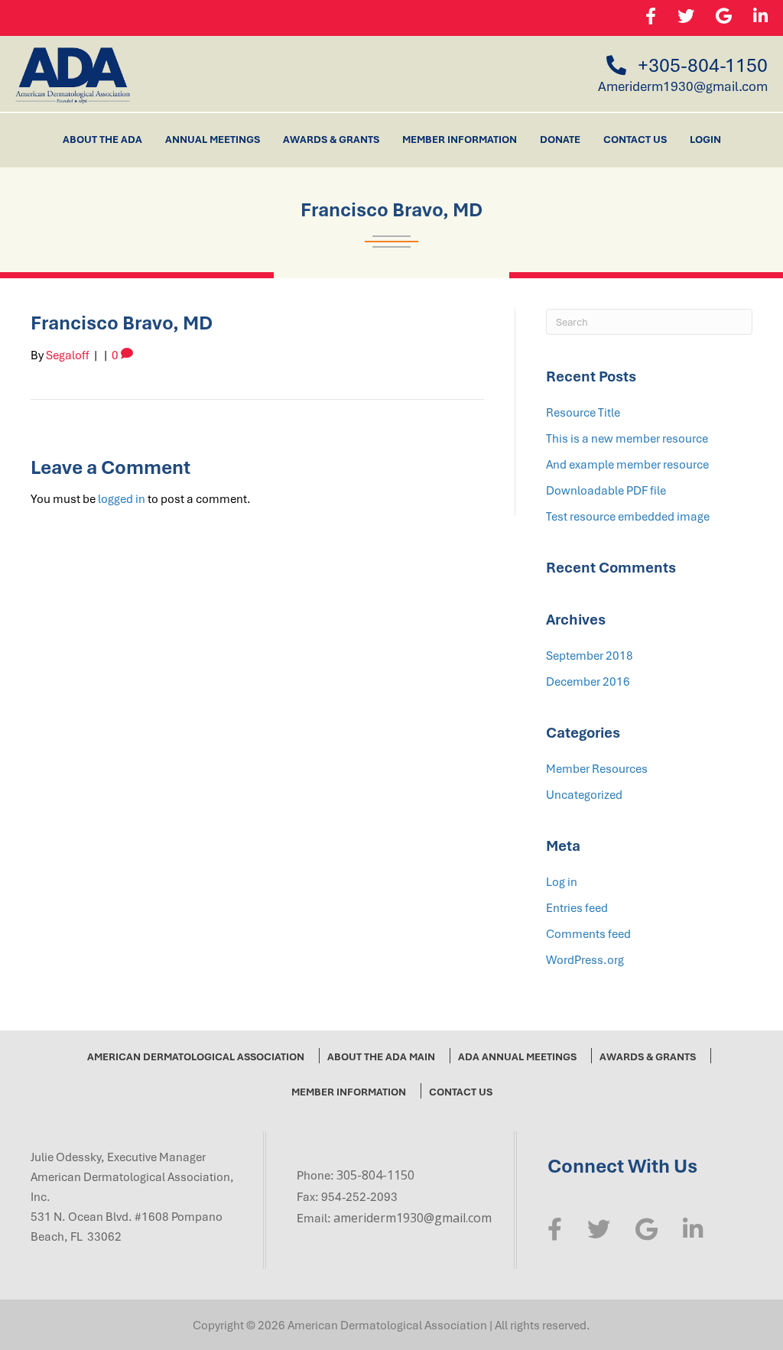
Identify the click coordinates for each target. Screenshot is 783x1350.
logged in (121, 498)
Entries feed (577, 907)
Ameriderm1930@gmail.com (683, 86)
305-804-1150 (375, 1175)
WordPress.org (585, 959)
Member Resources (597, 768)
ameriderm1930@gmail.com (412, 1217)
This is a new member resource (627, 438)
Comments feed (588, 933)
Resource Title (583, 412)
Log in (561, 881)
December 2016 (588, 681)
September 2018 (589, 655)
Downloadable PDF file (606, 490)
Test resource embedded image (628, 516)
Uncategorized (584, 794)
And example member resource (627, 464)
